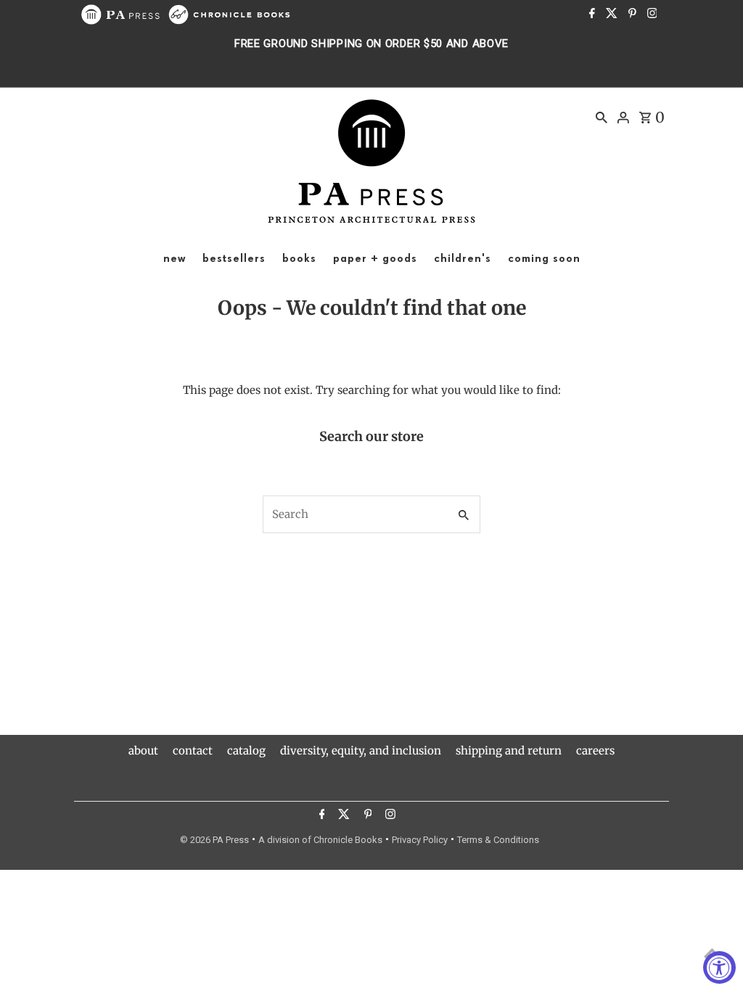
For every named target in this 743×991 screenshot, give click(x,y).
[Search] (601, 117)
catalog (246, 750)
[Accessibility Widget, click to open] (719, 967)
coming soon (544, 259)
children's (462, 259)
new (174, 259)
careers (595, 750)
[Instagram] (650, 14)
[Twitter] (609, 14)
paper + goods (375, 259)
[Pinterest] (630, 14)
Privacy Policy (420, 839)
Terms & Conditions (498, 839)
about (143, 750)
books (299, 259)
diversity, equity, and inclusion (360, 750)
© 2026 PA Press (214, 839)
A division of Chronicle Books (320, 839)
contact (193, 750)
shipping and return (509, 750)
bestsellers (234, 259)
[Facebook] (590, 14)
